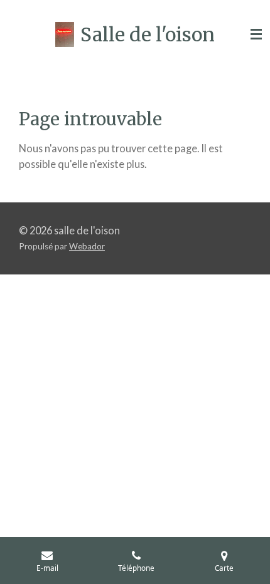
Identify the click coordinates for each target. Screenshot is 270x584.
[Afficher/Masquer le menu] (256, 34)
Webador (87, 246)
